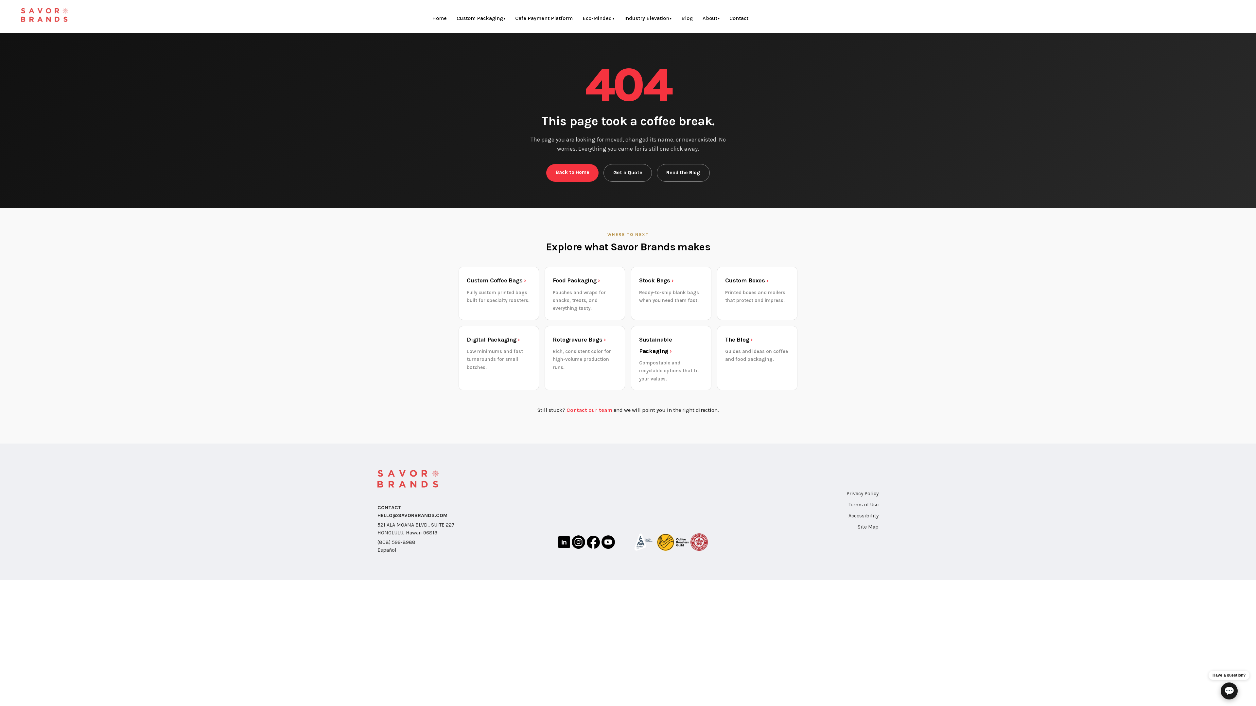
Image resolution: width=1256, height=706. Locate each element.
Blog (687, 18)
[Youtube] (608, 543)
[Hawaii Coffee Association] (699, 543)
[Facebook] (593, 543)
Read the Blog (683, 173)
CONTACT (389, 507)
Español (386, 550)
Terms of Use (863, 504)
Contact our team (589, 410)
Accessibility (863, 516)
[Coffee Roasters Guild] (673, 543)
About (710, 18)
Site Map (868, 527)
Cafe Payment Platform (544, 18)
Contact (738, 18)
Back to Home (572, 172)
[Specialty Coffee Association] (643, 543)
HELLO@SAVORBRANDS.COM (412, 515)
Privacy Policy (862, 493)
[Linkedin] (564, 543)
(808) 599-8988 (396, 542)
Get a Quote (627, 173)
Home (439, 18)
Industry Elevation (646, 18)
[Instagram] (578, 543)
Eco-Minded (597, 18)
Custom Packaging (480, 18)
